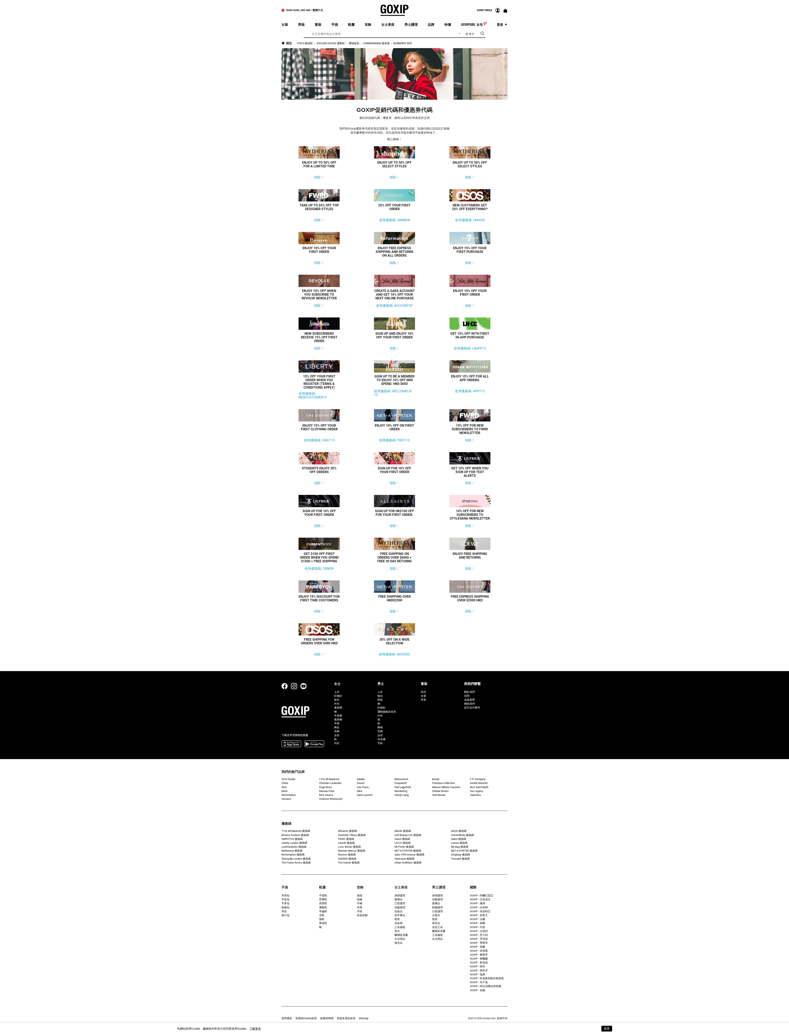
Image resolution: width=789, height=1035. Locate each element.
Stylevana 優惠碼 (404, 858)
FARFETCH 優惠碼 (292, 839)
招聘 (466, 695)
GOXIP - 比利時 (479, 907)
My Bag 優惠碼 (459, 846)
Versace (286, 798)
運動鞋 (323, 907)
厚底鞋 (323, 923)
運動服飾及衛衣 (386, 711)
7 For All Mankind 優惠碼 (295, 830)
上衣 (336, 691)
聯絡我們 (469, 703)
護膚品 (398, 899)
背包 (284, 911)
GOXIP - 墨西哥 (479, 942)
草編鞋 (323, 911)
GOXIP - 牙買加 (479, 938)
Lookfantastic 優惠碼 (293, 846)
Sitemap (363, 1018)
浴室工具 (437, 927)
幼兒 (423, 691)
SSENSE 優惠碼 (347, 858)
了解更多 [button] (255, 1028)
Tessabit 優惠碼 (460, 858)
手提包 (285, 899)
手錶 (380, 743)
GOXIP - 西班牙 (479, 970)
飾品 (336, 727)
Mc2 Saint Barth (479, 787)
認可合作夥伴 (472, 707)
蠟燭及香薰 (401, 935)
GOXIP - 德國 (477, 923)
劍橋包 (285, 907)
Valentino (475, 795)
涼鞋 (321, 915)
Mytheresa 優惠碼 (291, 850)
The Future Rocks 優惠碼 (296, 862)
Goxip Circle (484, 10)
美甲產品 (399, 915)
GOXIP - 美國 (477, 990)
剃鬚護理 (437, 907)
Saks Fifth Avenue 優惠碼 (409, 854)
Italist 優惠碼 (458, 839)
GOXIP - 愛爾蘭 (479, 958)
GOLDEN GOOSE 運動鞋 (331, 43)
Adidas (361, 779)
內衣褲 (381, 739)
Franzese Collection (443, 783)
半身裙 (338, 715)
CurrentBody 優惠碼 (462, 835)
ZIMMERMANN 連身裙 (376, 43)
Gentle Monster (479, 783)
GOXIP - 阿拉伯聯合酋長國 (485, 986)
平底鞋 (323, 895)
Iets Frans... (363, 787)
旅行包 (285, 915)
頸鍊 (359, 899)
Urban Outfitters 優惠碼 (407, 862)
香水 (397, 931)
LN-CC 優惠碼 (402, 842)
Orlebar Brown (440, 791)
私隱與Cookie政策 (306, 1018)
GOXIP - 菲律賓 (479, 950)
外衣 (336, 703)
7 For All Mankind (329, 779)
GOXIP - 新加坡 (479, 962)
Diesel (360, 783)
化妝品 (398, 911)
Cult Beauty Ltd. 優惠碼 (407, 835)
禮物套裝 (354, 43)
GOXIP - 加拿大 (479, 915)
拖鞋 (321, 919)
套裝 (397, 919)
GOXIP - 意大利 (479, 935)
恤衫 (380, 695)
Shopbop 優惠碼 (460, 854)
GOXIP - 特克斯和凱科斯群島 (487, 978)
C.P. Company (478, 779)
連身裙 (338, 707)
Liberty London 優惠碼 (294, 842)
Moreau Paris (327, 791)
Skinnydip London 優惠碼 (296, 858)
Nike (359, 791)
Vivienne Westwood (330, 798)
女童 (423, 695)
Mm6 (284, 791)
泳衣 (336, 735)
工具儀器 (399, 927)
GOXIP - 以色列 (479, 931)
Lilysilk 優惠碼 (346, 842)
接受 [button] (607, 1028)
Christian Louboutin (330, 783)
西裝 (380, 699)
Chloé (284, 783)
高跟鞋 (323, 903)
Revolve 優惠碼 (347, 854)
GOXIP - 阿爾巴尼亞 (481, 895)
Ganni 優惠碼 (402, 839)
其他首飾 (362, 915)
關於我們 (469, 691)
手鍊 (359, 903)
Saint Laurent (364, 795)
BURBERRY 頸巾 (402, 43)
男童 (423, 699)
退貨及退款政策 (346, 1018)
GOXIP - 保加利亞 (480, 911)
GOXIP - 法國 (477, 919)
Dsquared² (400, 783)
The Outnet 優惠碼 (349, 862)
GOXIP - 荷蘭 (477, 946)
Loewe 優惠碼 (459, 842)
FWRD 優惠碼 (346, 839)
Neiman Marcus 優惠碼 (351, 850)
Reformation (288, 795)
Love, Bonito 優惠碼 (349, 846)
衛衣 (336, 699)
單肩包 (285, 895)
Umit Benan (438, 795)
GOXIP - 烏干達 (479, 982)
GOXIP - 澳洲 (477, 903)
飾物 (380, 727)
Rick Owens (326, 795)
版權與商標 (326, 1018)
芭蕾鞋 (323, 899)
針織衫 (338, 695)
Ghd (283, 787)
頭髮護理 (399, 907)
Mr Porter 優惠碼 (404, 846)
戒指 (359, 895)
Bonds (435, 779)
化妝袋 (398, 923)
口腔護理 (399, 903)
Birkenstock (401, 779)
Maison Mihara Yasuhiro (446, 787)
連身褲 (338, 719)
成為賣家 (469, 699)
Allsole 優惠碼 (402, 830)
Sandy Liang (401, 795)
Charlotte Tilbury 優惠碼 (352, 835)
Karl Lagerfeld (402, 787)
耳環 (359, 907)
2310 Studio (288, 779)
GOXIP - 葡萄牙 (479, 954)
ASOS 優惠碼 (458, 830)
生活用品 (399, 938)
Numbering (400, 791)
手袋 (336, 723)
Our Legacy (476, 791)
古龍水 (436, 915)
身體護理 (399, 895)
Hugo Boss (325, 787)
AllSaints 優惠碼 (347, 830)
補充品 (398, 942)
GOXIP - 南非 (477, 966)
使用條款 (286, 1018)
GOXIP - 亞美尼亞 (480, 899)
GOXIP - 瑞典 (477, 974)
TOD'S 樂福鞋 (305, 43)
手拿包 (285, 903)
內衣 (336, 743)
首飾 (336, 731)
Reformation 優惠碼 (293, 854)
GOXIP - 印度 (477, 927)
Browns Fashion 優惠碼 (295, 835)
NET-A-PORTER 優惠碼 (407, 850)
